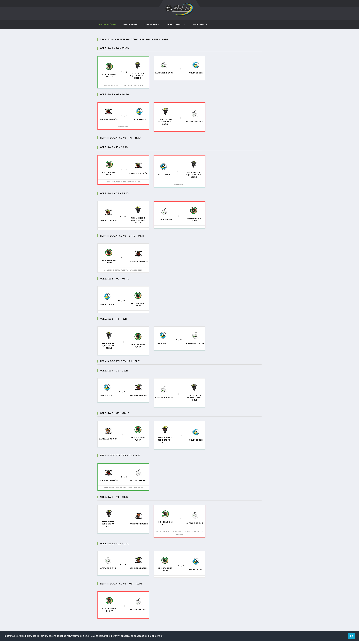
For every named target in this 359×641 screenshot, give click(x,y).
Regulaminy (130, 25)
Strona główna (106, 25)
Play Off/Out (175, 25)
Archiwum (198, 25)
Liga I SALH (150, 25)
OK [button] (351, 636)
